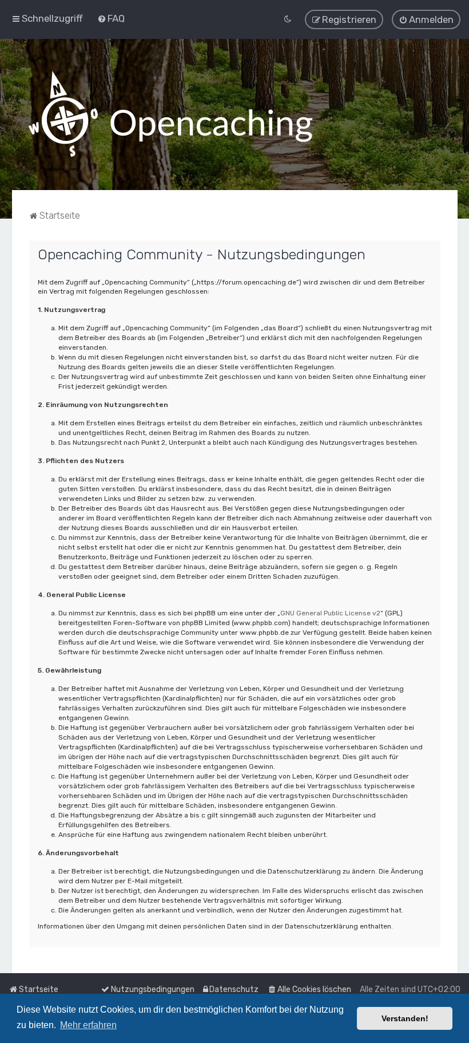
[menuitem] (111, 18)
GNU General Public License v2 (330, 613)
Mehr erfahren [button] (88, 1025)
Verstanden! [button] (404, 1018)
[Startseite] (170, 114)
